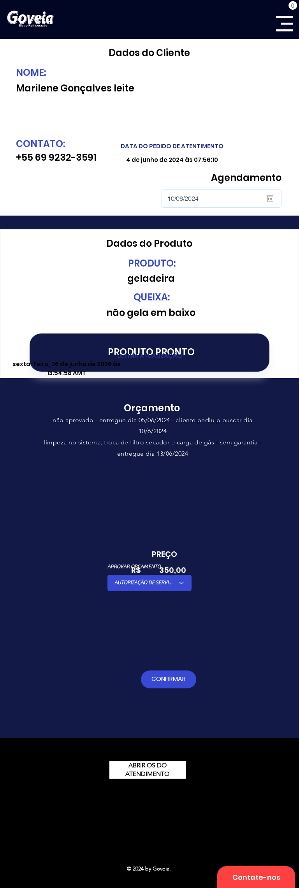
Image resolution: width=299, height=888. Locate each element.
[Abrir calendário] (270, 198)
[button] (292, 5)
